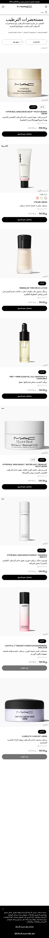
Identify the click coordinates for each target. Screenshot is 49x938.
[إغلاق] (2, 909)
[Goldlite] (41, 198)
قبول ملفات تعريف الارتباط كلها (24, 933)
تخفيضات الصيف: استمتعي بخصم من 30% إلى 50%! (24, 1)
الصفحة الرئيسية (42, 32)
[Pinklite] (45, 198)
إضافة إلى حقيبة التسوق (25, 134)
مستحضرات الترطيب (29, 32)
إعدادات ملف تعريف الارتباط (24, 927)
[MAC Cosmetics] (24, 6)
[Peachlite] (37, 198)
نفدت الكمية (24, 668)
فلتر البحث (36, 42)
